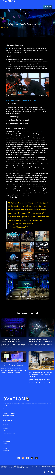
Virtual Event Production (9, 413)
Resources (5, 428)
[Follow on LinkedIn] (52, 472)
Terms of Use (45, 466)
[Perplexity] (36, 458)
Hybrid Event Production (9, 417)
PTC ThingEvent (11, 100)
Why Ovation (6, 450)
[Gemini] (27, 458)
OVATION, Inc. (24, 100)
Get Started (47, 6)
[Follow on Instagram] (44, 472)
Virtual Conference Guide (9, 433)
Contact (5, 448)
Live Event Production (8, 415)
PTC (7, 48)
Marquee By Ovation (8, 420)
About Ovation (6, 441)
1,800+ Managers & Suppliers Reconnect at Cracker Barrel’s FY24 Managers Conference (41, 374)
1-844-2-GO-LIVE (34, 466)
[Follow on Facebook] (48, 472)
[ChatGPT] (18, 458)
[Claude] (23, 458)
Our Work (5, 445)
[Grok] (32, 458)
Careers (5, 443)
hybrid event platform (37, 131)
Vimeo (34, 100)
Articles (5, 430)
